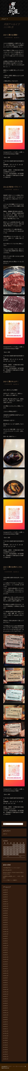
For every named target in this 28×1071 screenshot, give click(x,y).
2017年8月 (5, 1040)
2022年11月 (5, 959)
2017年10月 (5, 1035)
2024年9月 (5, 936)
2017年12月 (5, 1031)
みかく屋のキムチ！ (11, 381)
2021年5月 (5, 961)
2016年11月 (5, 1059)
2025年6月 (5, 917)
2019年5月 (5, 1001)
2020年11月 (5, 973)
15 (14, 849)
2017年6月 (5, 1045)
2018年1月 (5, 1029)
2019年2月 (5, 1008)
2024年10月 (5, 934)
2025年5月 (5, 920)
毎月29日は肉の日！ (7, 870)
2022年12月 (5, 957)
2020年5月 (5, 982)
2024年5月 (5, 938)
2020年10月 (5, 975)
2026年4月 (5, 894)
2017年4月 (5, 1049)
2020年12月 (5, 971)
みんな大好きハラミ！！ (12, 187)
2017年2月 (5, 1054)
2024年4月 (5, 941)
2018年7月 (5, 1022)
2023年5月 (5, 954)
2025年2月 (5, 927)
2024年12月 (5, 929)
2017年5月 (5, 1047)
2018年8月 (5, 1019)
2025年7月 (5, 915)
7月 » (20, 856)
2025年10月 (5, 908)
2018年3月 (5, 1024)
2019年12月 (5, 989)
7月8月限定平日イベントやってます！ (12, 867)
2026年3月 (5, 897)
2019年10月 (5, 994)
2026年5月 (5, 892)
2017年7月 (5, 1042)
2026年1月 (5, 901)
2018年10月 (5, 1015)
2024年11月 (5, 931)
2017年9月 (5, 1038)
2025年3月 (5, 924)
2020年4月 (5, 985)
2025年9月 (5, 911)
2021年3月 (5, 966)
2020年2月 (5, 987)
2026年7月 (5, 890)
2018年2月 (5, 1026)
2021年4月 (5, 964)
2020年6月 (5, 980)
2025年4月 (5, 922)
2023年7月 (5, 950)
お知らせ (17, 37)
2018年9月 (5, 1017)
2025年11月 (5, 906)
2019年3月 (5, 1005)
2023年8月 (5, 948)
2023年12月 (5, 945)
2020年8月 (5, 978)
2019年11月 (5, 991)
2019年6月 (5, 998)
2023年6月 (5, 952)
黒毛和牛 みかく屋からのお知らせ (16, 1066)
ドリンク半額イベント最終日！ (10, 880)
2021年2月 (5, 968)
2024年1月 (5, 943)
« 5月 (8, 856)
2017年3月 (5, 1052)
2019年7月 (5, 996)
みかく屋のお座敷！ (11, 35)
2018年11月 (5, 1012)
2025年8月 (5, 913)
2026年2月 (5, 899)
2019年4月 (5, 1003)
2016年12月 (5, 1056)
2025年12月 (5, 904)
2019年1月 (5, 1010)
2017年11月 (5, 1033)
